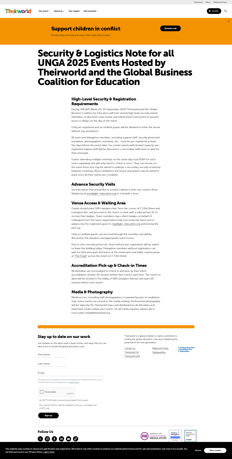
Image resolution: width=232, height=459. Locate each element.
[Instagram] (47, 438)
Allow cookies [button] (215, 450)
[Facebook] (54, 438)
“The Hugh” (80, 256)
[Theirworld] (18, 11)
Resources (198, 2)
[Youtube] (68, 438)
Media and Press (220, 2)
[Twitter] (40, 438)
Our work (43, 11)
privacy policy (74, 382)
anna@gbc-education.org (101, 193)
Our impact (74, 11)
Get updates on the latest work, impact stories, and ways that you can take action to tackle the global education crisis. (72, 345)
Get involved (90, 11)
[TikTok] (75, 438)
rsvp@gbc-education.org (126, 223)
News (208, 2)
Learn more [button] (49, 452)
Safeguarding (158, 352)
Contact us (130, 348)
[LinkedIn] (61, 438)
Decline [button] (198, 450)
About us (58, 11)
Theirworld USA (132, 356)
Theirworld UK (132, 352)
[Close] (228, 21)
